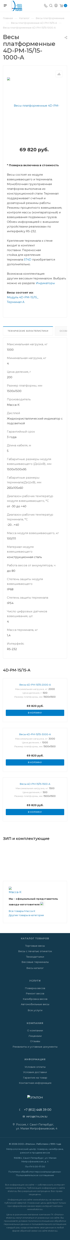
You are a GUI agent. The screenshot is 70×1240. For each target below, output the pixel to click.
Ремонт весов (35, 993)
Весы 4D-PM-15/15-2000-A (35, 684)
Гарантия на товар (35, 1077)
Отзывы (35, 1041)
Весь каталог (35, 967)
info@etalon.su (36, 1116)
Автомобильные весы (35, 1004)
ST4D (27, 259)
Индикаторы (45, 283)
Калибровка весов (35, 998)
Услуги (35, 980)
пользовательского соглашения (49, 1224)
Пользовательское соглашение (35, 1175)
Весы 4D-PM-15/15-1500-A (35, 783)
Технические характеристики (28, 331)
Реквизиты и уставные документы (35, 1046)
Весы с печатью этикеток (35, 951)
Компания (35, 1023)
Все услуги (35, 1010)
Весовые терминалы (35, 961)
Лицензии (35, 1035)
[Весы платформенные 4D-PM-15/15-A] (35, 133)
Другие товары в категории (26, 915)
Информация (35, 1059)
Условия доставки (35, 1072)
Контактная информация (35, 1082)
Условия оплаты (35, 1066)
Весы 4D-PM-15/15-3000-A (35, 734)
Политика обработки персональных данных (34, 1171)
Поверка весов (35, 988)
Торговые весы (35, 945)
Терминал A (15, 302)
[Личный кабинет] (56, 6)
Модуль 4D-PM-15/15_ (22, 297)
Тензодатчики (35, 956)
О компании (35, 1030)
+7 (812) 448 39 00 (36, 1109)
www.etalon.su (40, 1199)
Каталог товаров (35, 938)
